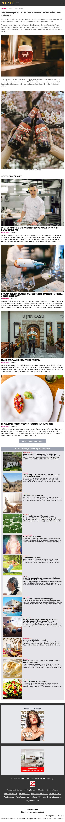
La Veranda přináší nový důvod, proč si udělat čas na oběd (27, 424)
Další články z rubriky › (32, 442)
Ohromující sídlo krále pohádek (34, 640)
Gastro (3, 9)
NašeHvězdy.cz (55, 793)
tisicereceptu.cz (26, 679)
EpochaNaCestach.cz (39, 793)
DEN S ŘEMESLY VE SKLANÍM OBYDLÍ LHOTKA (39, 454)
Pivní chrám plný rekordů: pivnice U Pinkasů (20, 360)
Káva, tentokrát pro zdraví (33, 495)
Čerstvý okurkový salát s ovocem (35, 681)
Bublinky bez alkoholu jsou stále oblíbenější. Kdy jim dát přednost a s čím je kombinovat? (31, 295)
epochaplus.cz (26, 659)
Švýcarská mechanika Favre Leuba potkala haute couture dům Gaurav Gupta (41, 579)
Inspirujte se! (32, 769)
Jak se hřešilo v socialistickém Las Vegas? (38, 599)
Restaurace (5, 232)
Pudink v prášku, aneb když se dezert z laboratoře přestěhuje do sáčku (41, 661)
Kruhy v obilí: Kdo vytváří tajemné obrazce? (39, 516)
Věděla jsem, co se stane (32, 537)
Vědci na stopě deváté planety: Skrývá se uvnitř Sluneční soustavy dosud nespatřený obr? (40, 620)
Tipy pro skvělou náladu (32, 557)
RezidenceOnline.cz (14, 790)
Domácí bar (5, 299)
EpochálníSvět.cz (10, 793)
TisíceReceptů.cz (22, 797)
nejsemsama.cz (26, 555)
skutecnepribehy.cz (27, 535)
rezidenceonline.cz (27, 638)
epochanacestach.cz (27, 452)
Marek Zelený (19, 9)
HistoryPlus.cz (24, 793)
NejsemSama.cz (32, 801)
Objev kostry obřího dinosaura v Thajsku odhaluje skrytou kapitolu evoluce (41, 475)
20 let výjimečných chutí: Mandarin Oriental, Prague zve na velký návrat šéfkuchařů (29, 229)
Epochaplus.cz (29, 790)
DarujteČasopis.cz (54, 797)
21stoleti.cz (25, 473)
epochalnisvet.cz (27, 617)
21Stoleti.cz (40, 790)
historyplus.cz (26, 597)
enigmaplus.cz (26, 514)
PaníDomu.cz (9, 797)
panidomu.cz (26, 493)
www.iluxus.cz (32, 810)
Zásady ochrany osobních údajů (32, 812)
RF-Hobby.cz (59, 816)
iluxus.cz (25, 576)
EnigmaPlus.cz (52, 790)
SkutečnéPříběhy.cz (38, 797)
